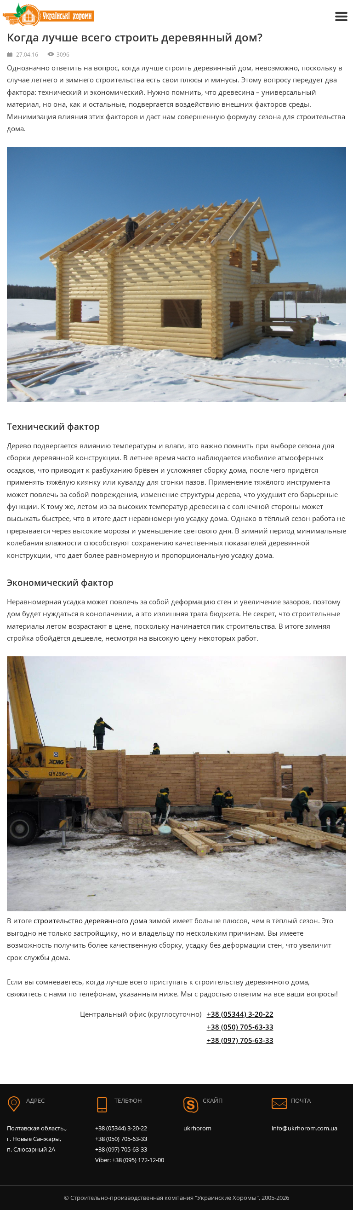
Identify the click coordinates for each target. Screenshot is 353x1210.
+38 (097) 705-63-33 (240, 1040)
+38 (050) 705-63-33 (240, 1026)
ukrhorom (197, 1128)
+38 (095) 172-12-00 (138, 1160)
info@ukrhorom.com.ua (304, 1128)
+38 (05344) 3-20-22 (240, 1014)
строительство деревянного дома (90, 920)
